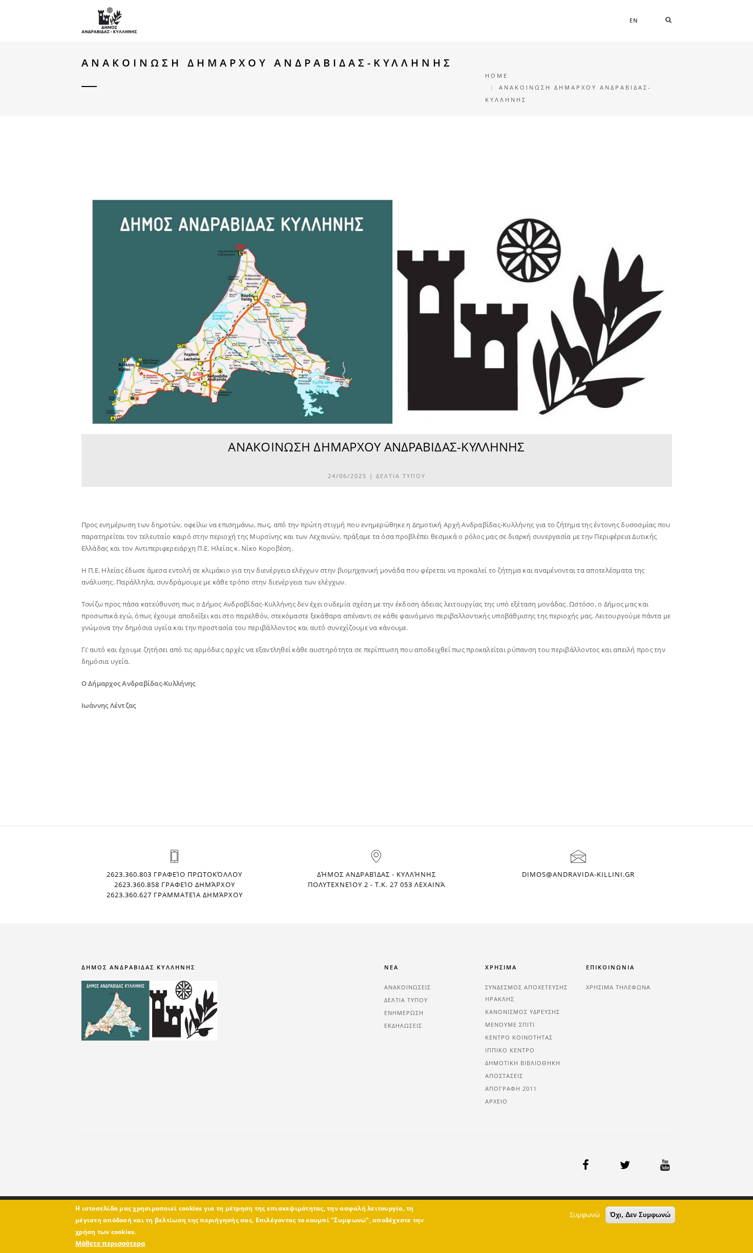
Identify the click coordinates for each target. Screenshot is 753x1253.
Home (496, 75)
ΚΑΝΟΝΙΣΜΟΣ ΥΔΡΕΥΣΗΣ (522, 1012)
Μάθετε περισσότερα (110, 1243)
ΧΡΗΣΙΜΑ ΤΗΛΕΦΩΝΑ (618, 987)
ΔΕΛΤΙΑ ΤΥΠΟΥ (401, 476)
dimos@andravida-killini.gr (578, 874)
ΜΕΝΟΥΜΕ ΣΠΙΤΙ (510, 1024)
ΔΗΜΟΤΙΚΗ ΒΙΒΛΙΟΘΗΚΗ (522, 1063)
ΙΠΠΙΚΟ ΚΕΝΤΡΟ (510, 1050)
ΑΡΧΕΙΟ (496, 1101)
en (634, 20)
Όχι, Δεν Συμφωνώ (640, 1215)
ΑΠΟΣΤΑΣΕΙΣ (504, 1075)
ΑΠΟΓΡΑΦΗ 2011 (511, 1088)
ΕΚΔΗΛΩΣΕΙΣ (403, 1025)
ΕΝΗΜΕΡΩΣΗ (404, 1013)
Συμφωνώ (585, 1214)
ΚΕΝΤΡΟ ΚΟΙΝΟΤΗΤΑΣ (519, 1037)
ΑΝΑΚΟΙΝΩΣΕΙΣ (407, 987)
